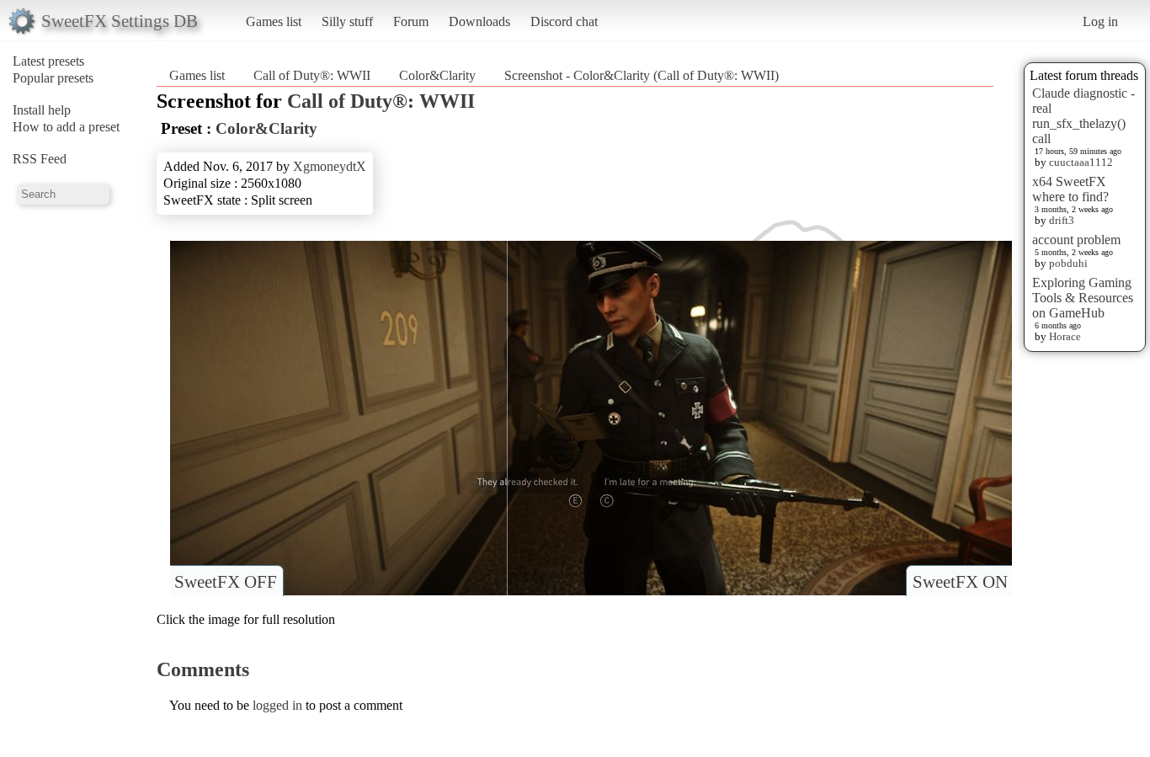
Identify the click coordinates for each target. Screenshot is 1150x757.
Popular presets (53, 78)
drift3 (1061, 220)
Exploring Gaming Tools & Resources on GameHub (1082, 297)
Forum (411, 21)
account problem (1076, 239)
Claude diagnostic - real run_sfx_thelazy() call (1083, 116)
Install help (42, 110)
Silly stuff (347, 21)
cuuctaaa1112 (1081, 162)
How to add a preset (66, 127)
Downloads (479, 21)
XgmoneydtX (329, 166)
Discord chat (564, 21)
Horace (1065, 336)
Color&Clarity (437, 75)
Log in (1100, 21)
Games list (273, 21)
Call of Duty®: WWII (311, 75)
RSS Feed (40, 159)
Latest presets (48, 61)
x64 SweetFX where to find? (1070, 189)
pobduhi (1068, 263)
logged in (277, 705)
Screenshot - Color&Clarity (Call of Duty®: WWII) (641, 75)
